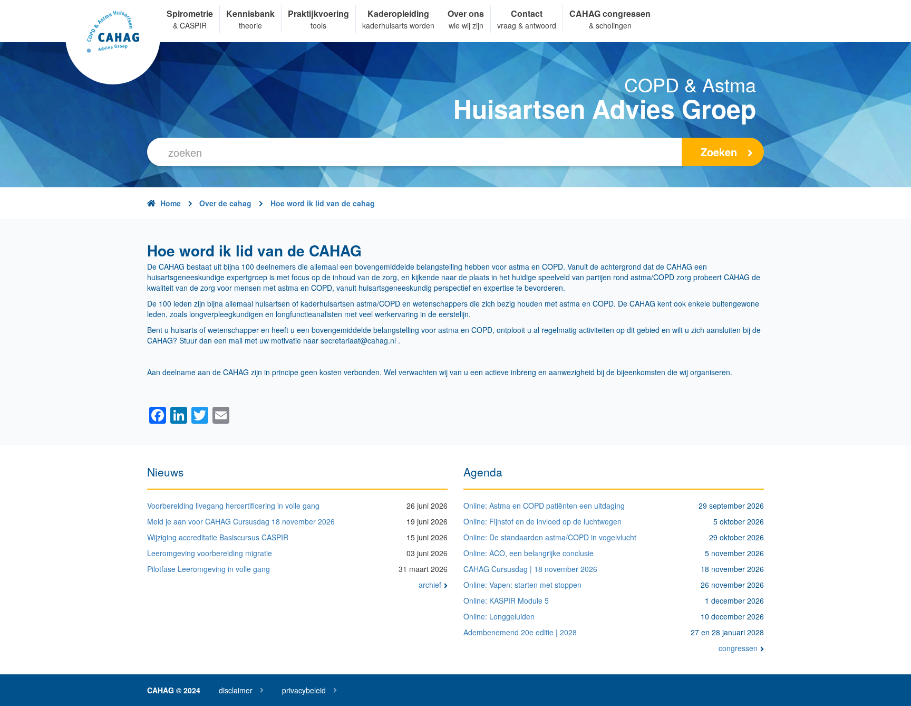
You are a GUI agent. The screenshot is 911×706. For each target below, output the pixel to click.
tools (318, 25)
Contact (526, 13)
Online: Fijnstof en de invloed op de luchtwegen (542, 521)
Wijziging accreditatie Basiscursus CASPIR (217, 537)
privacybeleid (304, 690)
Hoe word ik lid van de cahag (322, 203)
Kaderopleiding (398, 13)
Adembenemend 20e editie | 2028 (520, 632)
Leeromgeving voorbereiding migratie (209, 553)
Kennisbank (250, 13)
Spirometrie (190, 13)
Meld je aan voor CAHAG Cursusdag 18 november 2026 (241, 521)
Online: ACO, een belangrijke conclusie (528, 553)
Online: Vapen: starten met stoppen (522, 584)
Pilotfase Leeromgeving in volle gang (208, 569)
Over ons (466, 13)
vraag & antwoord (526, 25)
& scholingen (610, 25)
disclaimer (236, 690)
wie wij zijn (466, 25)
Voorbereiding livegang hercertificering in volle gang (233, 505)
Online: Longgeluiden (499, 616)
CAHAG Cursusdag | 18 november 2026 (530, 569)
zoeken (719, 151)
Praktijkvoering (318, 13)
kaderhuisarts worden (398, 25)
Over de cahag (225, 203)
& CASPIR (190, 25)
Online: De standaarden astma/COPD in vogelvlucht (549, 537)
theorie (250, 25)
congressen (738, 648)
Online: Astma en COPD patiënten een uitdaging (544, 505)
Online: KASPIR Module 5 (506, 600)
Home (170, 203)
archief (430, 584)
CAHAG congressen (610, 13)
